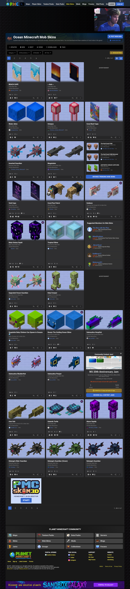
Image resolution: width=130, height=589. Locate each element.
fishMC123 (14, 427)
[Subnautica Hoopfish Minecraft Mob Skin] (104, 320)
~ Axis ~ (51, 84)
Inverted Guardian (15, 163)
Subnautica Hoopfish (94, 332)
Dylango (13, 467)
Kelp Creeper (52, 293)
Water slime (13, 124)
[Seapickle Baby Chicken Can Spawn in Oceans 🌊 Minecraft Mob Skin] (26, 320)
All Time (47, 53)
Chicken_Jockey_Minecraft (57, 130)
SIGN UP (120, 4)
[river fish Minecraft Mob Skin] (26, 409)
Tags (63, 47)
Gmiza (51, 209)
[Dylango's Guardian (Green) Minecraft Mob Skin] (65, 449)
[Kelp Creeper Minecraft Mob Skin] (65, 281)
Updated (14, 47)
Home (9, 1)
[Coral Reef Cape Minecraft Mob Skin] (104, 112)
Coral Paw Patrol (54, 203)
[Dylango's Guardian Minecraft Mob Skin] (104, 449)
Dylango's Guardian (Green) (58, 461)
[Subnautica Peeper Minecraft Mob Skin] (65, 362)
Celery (51, 427)
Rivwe (51, 248)
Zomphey (13, 209)
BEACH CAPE (13, 84)
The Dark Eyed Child (106, 143)
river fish (12, 421)
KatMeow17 (97, 254)
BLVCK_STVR (14, 90)
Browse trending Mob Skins (104, 177)
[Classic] (121, 58)
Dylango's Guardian (93, 461)
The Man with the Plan (108, 148)
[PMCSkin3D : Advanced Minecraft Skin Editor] (26, 491)
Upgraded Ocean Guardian (18, 293)
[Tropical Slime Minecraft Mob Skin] (65, 230)
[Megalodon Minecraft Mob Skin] (65, 151)
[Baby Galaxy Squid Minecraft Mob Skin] (26, 230)
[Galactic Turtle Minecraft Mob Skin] (65, 409)
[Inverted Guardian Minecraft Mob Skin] (26, 151)
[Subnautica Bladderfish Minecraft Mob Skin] (26, 362)
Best (32, 47)
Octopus (51, 124)
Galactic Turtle (53, 421)
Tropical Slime (53, 242)
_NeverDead (97, 245)
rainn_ (90, 209)
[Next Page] (36, 58)
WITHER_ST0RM (93, 427)
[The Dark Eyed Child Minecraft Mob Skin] (93, 147)
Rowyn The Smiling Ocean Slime (59, 332)
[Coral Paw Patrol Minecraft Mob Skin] (65, 191)
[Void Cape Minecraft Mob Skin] (26, 191)
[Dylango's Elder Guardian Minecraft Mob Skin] (26, 449)
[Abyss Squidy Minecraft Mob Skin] (104, 409)
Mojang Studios (23, 568)
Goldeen (90, 203)
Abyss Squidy (91, 421)
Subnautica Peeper (55, 374)
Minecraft (9, 568)
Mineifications (98, 236)
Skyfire (13, 248)
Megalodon (52, 163)
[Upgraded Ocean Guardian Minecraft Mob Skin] (26, 281)
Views (41, 47)
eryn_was (13, 299)
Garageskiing (14, 130)
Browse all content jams (103, 395)
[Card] (117, 58)
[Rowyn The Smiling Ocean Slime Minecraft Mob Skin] (65, 320)
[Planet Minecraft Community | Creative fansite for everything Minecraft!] (20, 555)
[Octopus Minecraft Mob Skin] (65, 112)
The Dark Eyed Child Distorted (109, 154)
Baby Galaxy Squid (15, 242)
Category (11, 53)
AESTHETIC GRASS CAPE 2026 (110, 165)
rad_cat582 (92, 338)
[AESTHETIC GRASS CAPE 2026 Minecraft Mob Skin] (93, 168)
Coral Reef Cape (92, 124)
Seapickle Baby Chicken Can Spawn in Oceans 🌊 (26, 333)
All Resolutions (23, 53)
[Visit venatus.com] (82, 28)
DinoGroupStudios (55, 169)
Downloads (52, 47)
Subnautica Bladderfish (17, 374)
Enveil (90, 130)
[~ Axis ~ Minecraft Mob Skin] (65, 72)
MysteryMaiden (54, 90)
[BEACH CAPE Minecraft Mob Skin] (26, 72)
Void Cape (12, 203)
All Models (36, 53)
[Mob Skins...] (21, 4)
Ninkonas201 (97, 262)
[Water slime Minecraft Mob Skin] (26, 112)
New (23, 47)
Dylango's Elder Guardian (18, 461)
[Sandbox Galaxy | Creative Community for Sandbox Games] (65, 585)
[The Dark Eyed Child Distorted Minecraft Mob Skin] (93, 158)
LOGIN (112, 4)
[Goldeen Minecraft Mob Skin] (104, 191)
